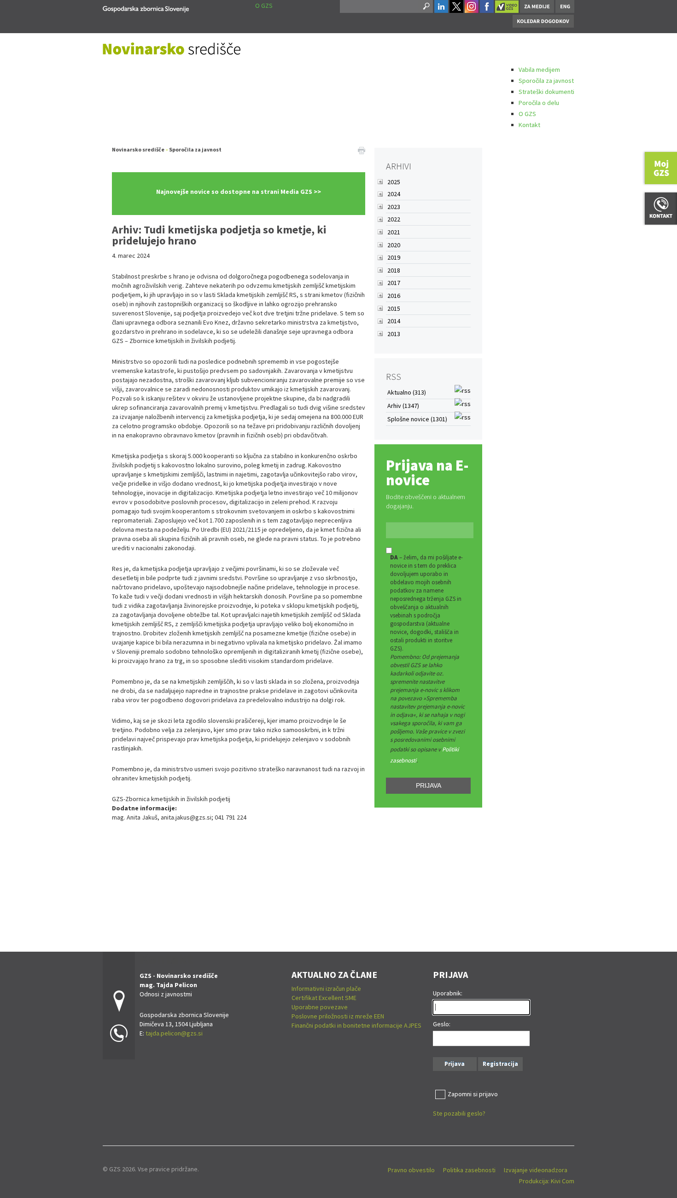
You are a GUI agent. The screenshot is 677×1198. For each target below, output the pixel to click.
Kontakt (529, 125)
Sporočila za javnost (546, 80)
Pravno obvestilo (411, 1170)
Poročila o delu (539, 103)
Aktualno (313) (406, 392)
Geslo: (441, 1024)
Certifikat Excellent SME (324, 998)
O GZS (527, 114)
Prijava (428, 785)
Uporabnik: (447, 993)
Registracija (500, 1064)
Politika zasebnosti (469, 1170)
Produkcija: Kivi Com (546, 1181)
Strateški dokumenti (546, 91)
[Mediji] (146, 7)
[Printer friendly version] (361, 149)
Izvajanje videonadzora (535, 1170)
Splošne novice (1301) (417, 419)
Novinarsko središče (138, 149)
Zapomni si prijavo (473, 1094)
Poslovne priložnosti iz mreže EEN (338, 1016)
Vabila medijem (539, 69)
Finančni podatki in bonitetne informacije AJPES (356, 1025)
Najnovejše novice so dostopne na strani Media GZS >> (238, 191)
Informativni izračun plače (326, 988)
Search (425, 6)
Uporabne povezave (320, 1007)
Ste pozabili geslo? (459, 1113)
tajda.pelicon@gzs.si (174, 1033)
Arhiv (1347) (403, 405)
